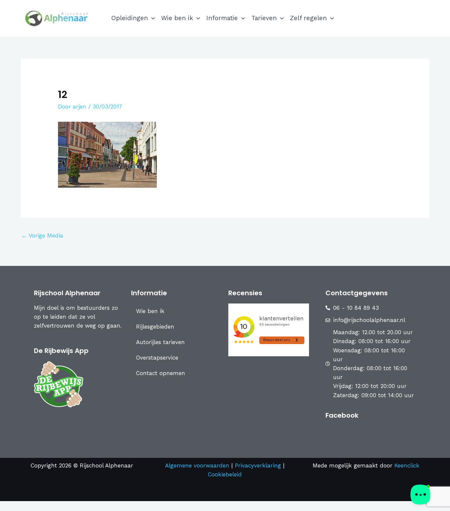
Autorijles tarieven (160, 342)
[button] (151, 18)
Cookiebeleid (225, 474)
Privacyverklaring (259, 465)
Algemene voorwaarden (197, 465)
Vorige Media (42, 235)
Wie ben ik (177, 18)
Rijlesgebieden (155, 326)
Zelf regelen (308, 18)
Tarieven (264, 18)
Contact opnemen (160, 373)
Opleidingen (129, 18)
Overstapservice (157, 357)
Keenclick (406, 465)
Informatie (222, 18)
